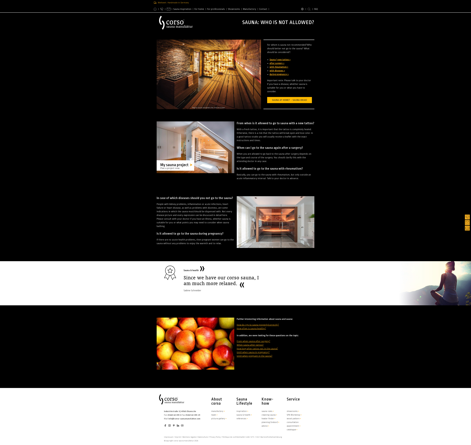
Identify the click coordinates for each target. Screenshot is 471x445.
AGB (247, 437)
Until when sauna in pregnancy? (253, 352)
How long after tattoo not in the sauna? (257, 348)
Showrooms (234, 9)
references (241, 419)
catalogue (291, 430)
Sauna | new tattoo (279, 59)
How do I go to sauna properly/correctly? (258, 325)
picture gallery (218, 419)
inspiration (241, 411)
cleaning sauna (269, 415)
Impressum (168, 437)
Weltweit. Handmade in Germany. (173, 3)
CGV (257, 437)
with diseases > (277, 70)
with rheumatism (278, 67)
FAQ (316, 9)
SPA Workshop (293, 415)
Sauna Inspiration (182, 9)
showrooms (292, 411)
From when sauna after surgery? (253, 341)
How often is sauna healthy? (251, 328)
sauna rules (267, 411)
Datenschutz (203, 437)
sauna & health (243, 415)
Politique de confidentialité (233, 437)
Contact (263, 9)
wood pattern (293, 419)
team (213, 415)
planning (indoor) (270, 422)
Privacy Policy (215, 437)
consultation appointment (293, 424)
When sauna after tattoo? (250, 345)
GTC (252, 437)
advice (265, 426)
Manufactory (249, 9)
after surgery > (277, 63)
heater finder (268, 419)
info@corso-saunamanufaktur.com (184, 419)
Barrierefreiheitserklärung (271, 437)
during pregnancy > (279, 74)
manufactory (217, 411)
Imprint (178, 437)
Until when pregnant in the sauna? (254, 356)
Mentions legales (189, 437)
